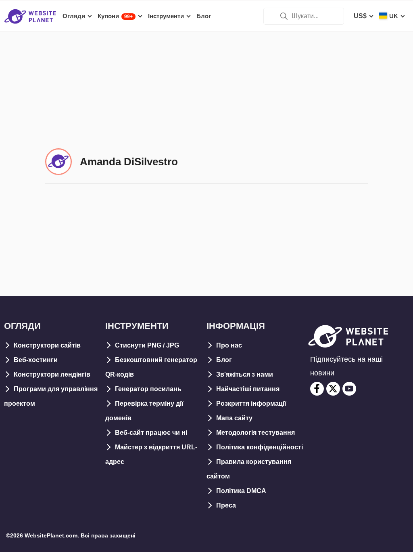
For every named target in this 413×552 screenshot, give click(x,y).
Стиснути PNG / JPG (147, 345)
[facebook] (317, 389)
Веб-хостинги (36, 359)
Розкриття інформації (251, 403)
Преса (226, 505)
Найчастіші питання (248, 389)
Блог (224, 359)
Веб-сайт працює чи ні (151, 432)
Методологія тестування (255, 432)
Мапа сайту (234, 418)
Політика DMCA (241, 490)
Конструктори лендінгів (52, 374)
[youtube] (349, 389)
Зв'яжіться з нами (244, 374)
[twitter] (333, 389)
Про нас (229, 345)
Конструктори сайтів (47, 345)
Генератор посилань (148, 389)
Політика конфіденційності (259, 447)
